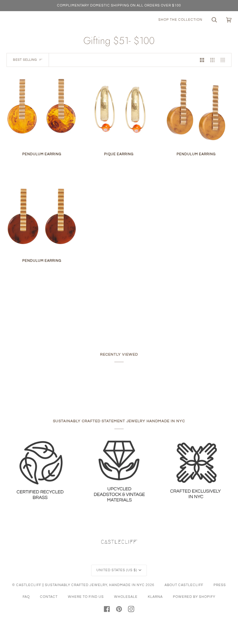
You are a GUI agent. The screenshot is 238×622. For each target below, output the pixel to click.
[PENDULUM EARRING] (42, 111)
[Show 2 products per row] (202, 60)
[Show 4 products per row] (224, 60)
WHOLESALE (126, 596)
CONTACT (49, 596)
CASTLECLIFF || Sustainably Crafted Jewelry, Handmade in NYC (80, 585)
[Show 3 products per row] (212, 60)
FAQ (26, 596)
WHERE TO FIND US (86, 596)
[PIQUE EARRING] (119, 111)
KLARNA (155, 596)
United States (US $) (116, 570)
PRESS (220, 585)
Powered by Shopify (194, 596)
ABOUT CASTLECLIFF (184, 585)
